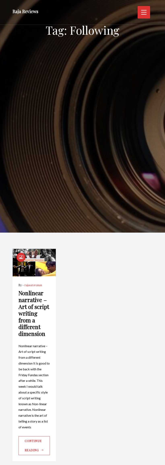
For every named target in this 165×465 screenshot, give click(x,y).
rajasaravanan (33, 285)
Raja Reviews (25, 11)
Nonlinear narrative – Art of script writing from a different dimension (34, 313)
